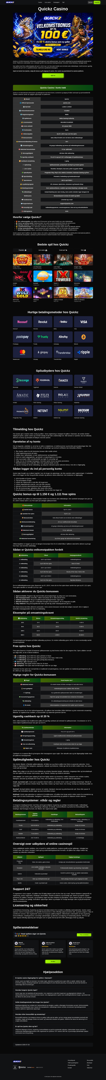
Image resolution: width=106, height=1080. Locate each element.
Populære (21, 250)
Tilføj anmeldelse (84, 934)
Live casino (42, 250)
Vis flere (53, 961)
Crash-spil (62, 250)
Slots (82, 250)
